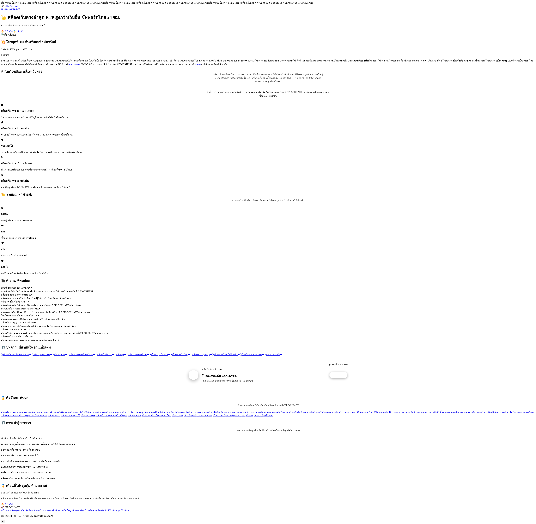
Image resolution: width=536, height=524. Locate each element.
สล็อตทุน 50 (117, 510)
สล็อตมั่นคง (528, 412)
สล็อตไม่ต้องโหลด (513, 412)
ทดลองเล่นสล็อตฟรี (312, 412)
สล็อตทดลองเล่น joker (332, 412)
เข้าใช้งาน (6, 9)
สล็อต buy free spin (245, 412)
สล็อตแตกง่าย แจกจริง (42, 412)
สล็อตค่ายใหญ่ (168, 412)
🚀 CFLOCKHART (10, 6)
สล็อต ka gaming (8, 412)
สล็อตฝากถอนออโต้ (70, 415)
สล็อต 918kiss (128, 412)
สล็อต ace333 (54, 415)
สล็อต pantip (182, 412)
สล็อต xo (146, 415)
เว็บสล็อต (188, 415)
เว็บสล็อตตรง (398, 412)
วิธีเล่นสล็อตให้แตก (263, 415)
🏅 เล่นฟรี (18, 31)
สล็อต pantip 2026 (78, 412)
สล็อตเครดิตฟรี (88, 415)
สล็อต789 (217, 415)
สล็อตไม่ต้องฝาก (62, 412)
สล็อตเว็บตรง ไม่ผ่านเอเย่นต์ (40, 510)
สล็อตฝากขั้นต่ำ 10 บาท (233, 415)
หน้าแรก (5, 510)
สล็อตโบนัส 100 (351, 412)
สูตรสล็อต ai (451, 412)
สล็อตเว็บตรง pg (114, 412)
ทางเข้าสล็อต (463, 412)
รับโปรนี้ (340, 375)
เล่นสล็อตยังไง (24, 412)
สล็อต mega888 (25, 415)
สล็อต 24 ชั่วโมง (412, 412)
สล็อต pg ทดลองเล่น (198, 412)
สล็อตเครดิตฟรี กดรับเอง (84, 510)
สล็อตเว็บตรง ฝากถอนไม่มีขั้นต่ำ (111, 415)
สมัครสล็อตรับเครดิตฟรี (482, 412)
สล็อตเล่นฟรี (385, 412)
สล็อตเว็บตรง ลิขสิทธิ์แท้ (432, 412)
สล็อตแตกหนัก (40, 415)
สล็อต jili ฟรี (155, 412)
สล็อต (198, 64)
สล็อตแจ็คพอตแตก (96, 412)
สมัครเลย (15, 9)
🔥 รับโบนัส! (7, 31)
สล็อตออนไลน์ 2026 (368, 412)
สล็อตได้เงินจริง (215, 412)
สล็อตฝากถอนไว (263, 412)
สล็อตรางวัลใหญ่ (63, 510)
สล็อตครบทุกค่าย (9, 415)
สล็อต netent (177, 415)
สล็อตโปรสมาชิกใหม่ (160, 415)
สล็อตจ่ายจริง (134, 415)
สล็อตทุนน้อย (142, 412)
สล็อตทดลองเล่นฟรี (202, 415)
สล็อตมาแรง (230, 412)
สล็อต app (499, 412)
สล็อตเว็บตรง (74, 64)
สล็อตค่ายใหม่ (278, 412)
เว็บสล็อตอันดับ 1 (294, 412)
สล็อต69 (249, 415)
